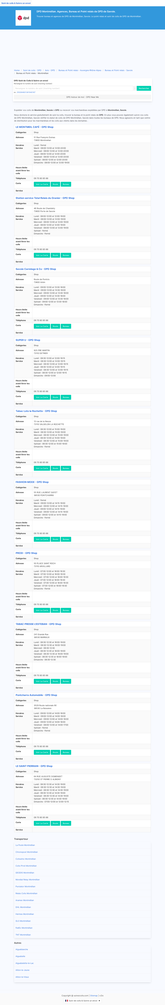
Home (17, 70)
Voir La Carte (42, 184)
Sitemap (94, 995)
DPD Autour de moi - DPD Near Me (82, 97)
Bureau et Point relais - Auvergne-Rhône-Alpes (80, 70)
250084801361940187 (26, 92)
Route (55, 184)
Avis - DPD (50, 70)
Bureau (66, 184)
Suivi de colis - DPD (32, 70)
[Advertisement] (82, 48)
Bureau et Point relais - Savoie (119, 70)
